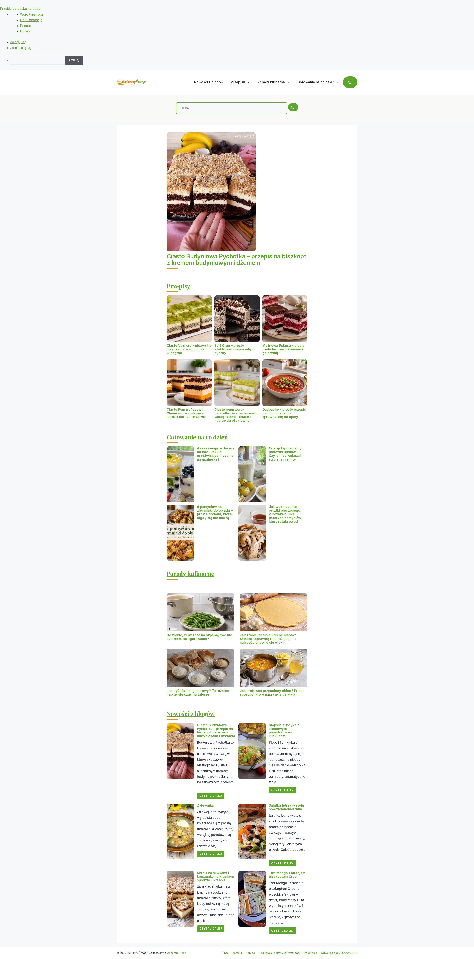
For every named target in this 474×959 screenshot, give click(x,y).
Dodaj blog (310, 953)
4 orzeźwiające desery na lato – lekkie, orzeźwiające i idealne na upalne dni (215, 453)
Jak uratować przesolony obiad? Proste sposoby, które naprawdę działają (272, 692)
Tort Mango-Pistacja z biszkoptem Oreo (287, 874)
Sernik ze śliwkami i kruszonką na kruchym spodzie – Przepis (215, 876)
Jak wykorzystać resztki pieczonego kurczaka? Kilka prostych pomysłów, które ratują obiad (285, 514)
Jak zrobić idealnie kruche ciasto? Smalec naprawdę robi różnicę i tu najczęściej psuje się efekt (268, 638)
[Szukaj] (293, 107)
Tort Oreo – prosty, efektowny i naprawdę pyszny (232, 349)
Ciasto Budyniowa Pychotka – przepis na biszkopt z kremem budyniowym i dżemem (236, 259)
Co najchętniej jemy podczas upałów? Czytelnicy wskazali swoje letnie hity (285, 453)
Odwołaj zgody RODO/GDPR (339, 953)
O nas (225, 953)
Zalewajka (205, 805)
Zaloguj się (18, 42)
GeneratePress (176, 953)
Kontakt (237, 953)
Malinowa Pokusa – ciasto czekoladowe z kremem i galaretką (283, 349)
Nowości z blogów (208, 82)
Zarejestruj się (20, 48)
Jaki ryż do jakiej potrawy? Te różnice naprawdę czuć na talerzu (198, 692)
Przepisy (238, 82)
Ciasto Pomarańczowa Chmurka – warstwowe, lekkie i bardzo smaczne (186, 413)
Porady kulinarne (271, 82)
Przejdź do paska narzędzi (20, 9)
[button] (350, 82)
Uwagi (25, 31)
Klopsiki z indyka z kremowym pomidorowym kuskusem (284, 730)
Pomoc (25, 26)
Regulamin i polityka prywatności (279, 953)
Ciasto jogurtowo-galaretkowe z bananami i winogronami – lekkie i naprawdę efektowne (235, 415)
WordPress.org (31, 14)
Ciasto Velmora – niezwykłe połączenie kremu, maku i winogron (189, 349)
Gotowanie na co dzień (315, 82)
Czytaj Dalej (210, 795)
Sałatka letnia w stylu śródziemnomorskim (286, 807)
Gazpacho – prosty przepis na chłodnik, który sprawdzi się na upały (284, 413)
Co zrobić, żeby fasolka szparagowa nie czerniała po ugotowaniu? (199, 637)
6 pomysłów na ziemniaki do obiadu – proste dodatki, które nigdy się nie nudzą (215, 512)
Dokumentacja (31, 20)
